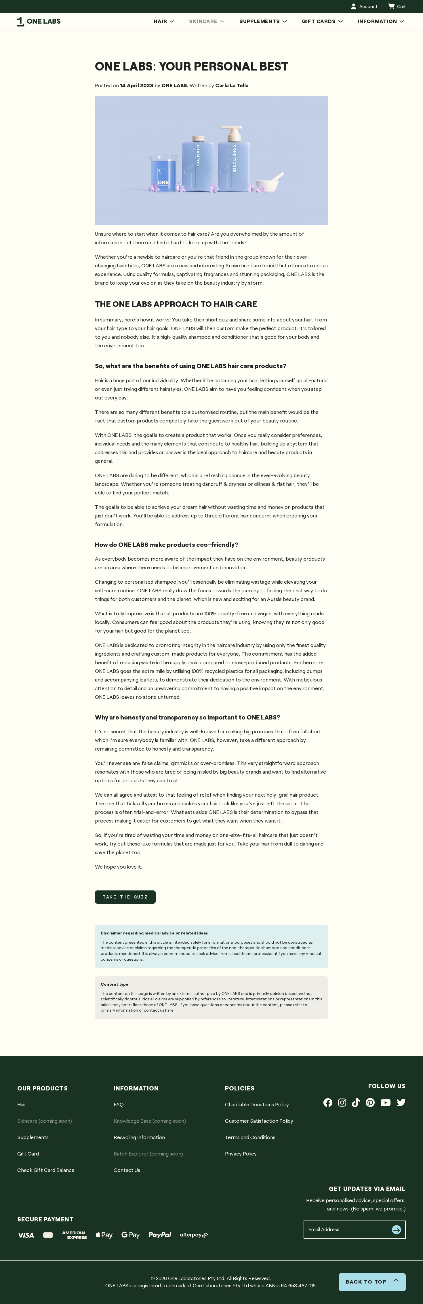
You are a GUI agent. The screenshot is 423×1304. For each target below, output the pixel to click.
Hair (21, 1104)
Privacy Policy (241, 1154)
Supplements (33, 1137)
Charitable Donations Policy (257, 1104)
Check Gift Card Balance (302, 16)
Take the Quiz (125, 897)
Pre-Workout (254, 16)
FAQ (119, 1104)
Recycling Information (139, 1137)
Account (368, 6)
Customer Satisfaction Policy (259, 1121)
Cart (401, 6)
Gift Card (28, 1154)
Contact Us (344, 16)
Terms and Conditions (250, 1137)
